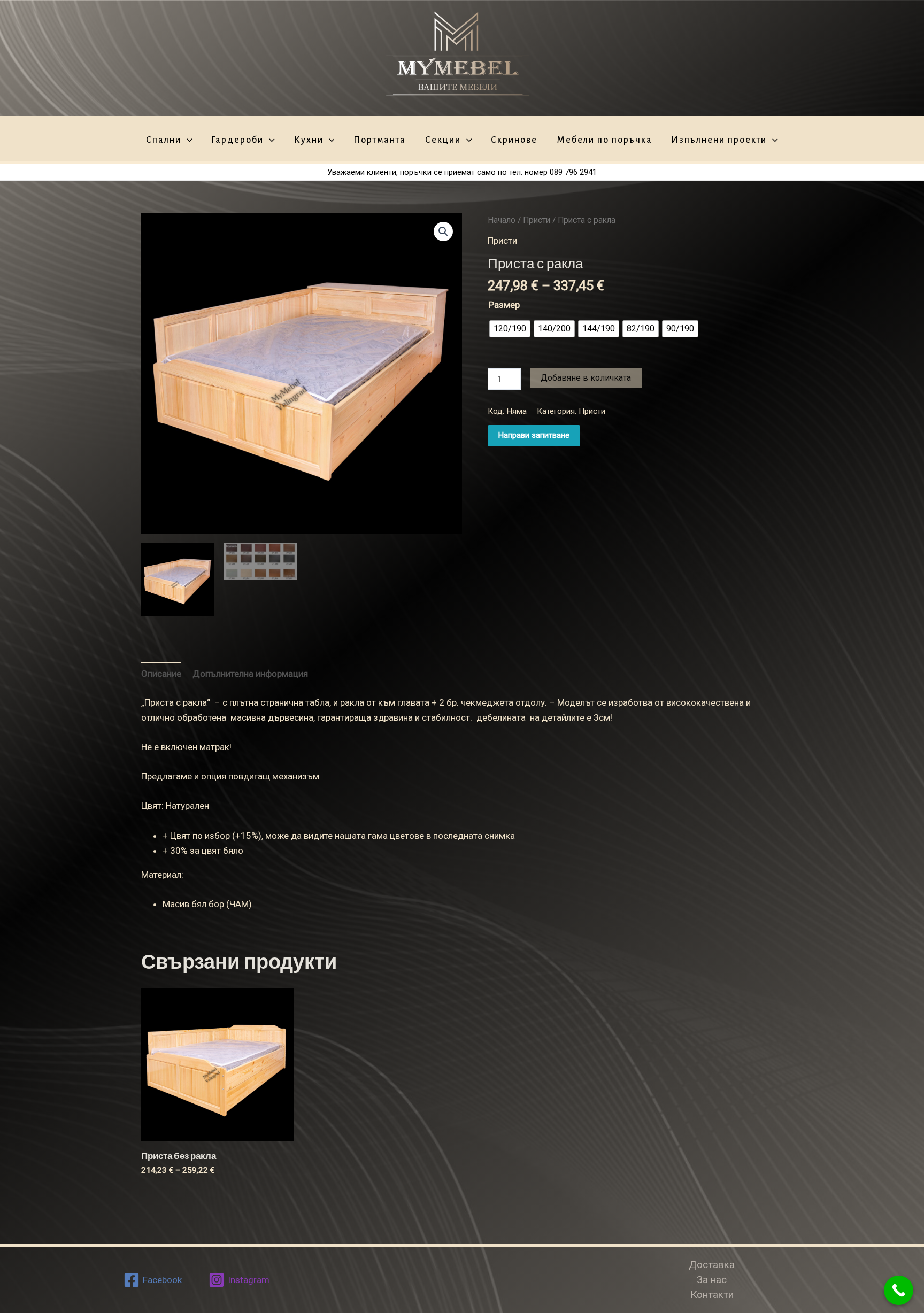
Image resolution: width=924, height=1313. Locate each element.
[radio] (510, 329)
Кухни (309, 140)
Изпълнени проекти (719, 140)
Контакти (712, 1294)
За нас (712, 1279)
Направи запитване (533, 435)
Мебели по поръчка (604, 140)
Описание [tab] (161, 673)
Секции (443, 140)
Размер (504, 304)
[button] (443, 231)
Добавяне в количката (586, 378)
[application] (186, 140)
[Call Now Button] (898, 1290)
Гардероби (237, 140)
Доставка (712, 1264)
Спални (163, 140)
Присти (536, 220)
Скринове (514, 140)
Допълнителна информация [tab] (250, 673)
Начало (501, 220)
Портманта (379, 140)
